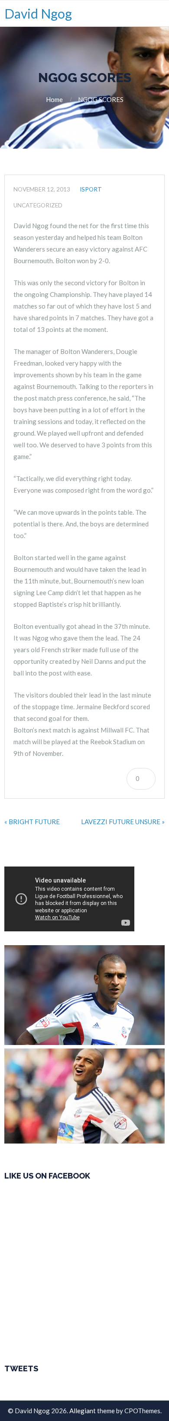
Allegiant (82, 1411)
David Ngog (38, 13)
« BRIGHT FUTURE (32, 821)
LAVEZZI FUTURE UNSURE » (123, 821)
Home (54, 99)
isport (91, 189)
